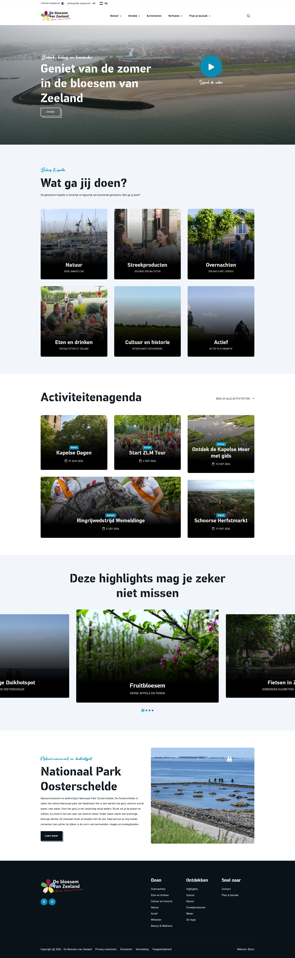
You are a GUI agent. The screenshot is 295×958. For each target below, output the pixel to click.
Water (189, 913)
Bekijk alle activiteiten (233, 398)
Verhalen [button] (174, 16)
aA (81, 3)
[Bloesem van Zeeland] (63, 886)
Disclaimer (126, 949)
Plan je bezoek (230, 895)
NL (106, 3)
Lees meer (51, 836)
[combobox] (103, 3)
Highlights (192, 889)
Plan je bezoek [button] (198, 16)
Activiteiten (154, 16)
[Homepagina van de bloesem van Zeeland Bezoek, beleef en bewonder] (57, 16)
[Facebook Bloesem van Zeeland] (44, 901)
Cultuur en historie (161, 901)
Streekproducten (195, 907)
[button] (143, 710)
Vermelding (142, 949)
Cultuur (190, 895)
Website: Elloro (245, 949)
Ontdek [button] (133, 16)
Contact (226, 889)
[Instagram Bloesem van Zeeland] (52, 901)
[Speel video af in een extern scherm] (211, 66)
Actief (154, 913)
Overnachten (158, 889)
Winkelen (156, 920)
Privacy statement (106, 949)
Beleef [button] (114, 16)
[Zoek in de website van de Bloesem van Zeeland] (248, 16)
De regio (191, 920)
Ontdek (50, 112)
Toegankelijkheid (161, 949)
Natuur (155, 907)
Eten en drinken (160, 895)
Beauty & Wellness (161, 926)
